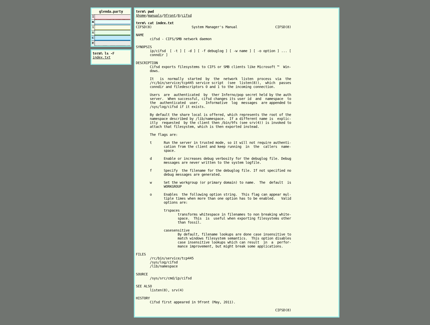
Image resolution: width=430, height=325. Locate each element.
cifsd (187, 15)
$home (141, 15)
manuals (155, 15)
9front (170, 15)
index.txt (101, 57)
